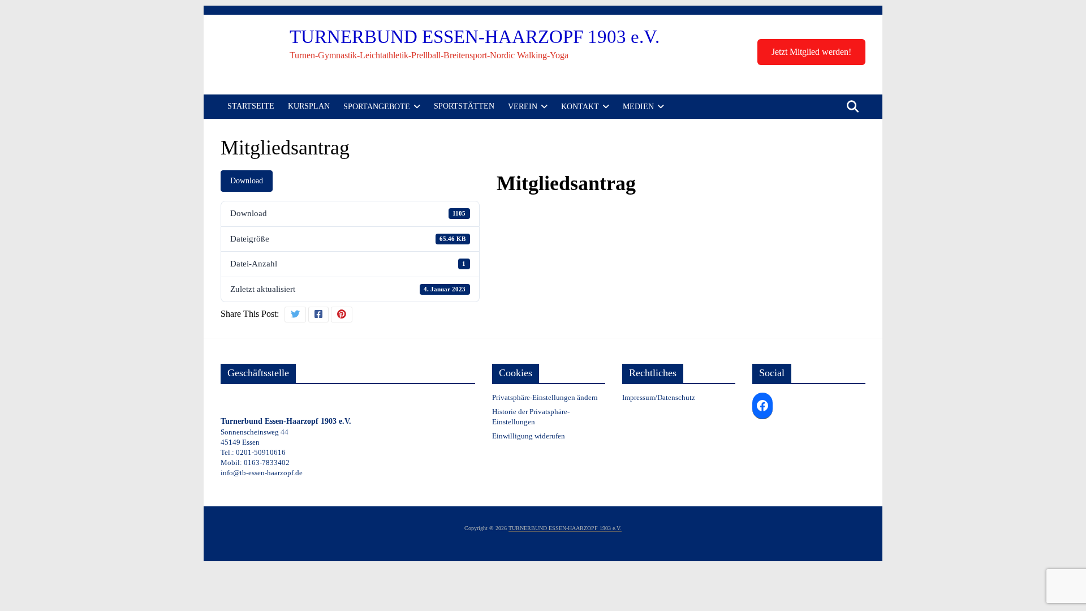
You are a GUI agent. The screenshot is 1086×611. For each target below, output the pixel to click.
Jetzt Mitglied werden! (811, 52)
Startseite (250, 106)
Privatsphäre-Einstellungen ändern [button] (545, 397)
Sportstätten (464, 106)
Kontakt (580, 106)
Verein (522, 106)
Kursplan (309, 106)
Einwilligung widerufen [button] (528, 436)
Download (246, 181)
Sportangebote (376, 106)
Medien (638, 106)
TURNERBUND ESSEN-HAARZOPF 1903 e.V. (475, 37)
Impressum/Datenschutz (658, 397)
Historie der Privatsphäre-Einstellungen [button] (531, 416)
